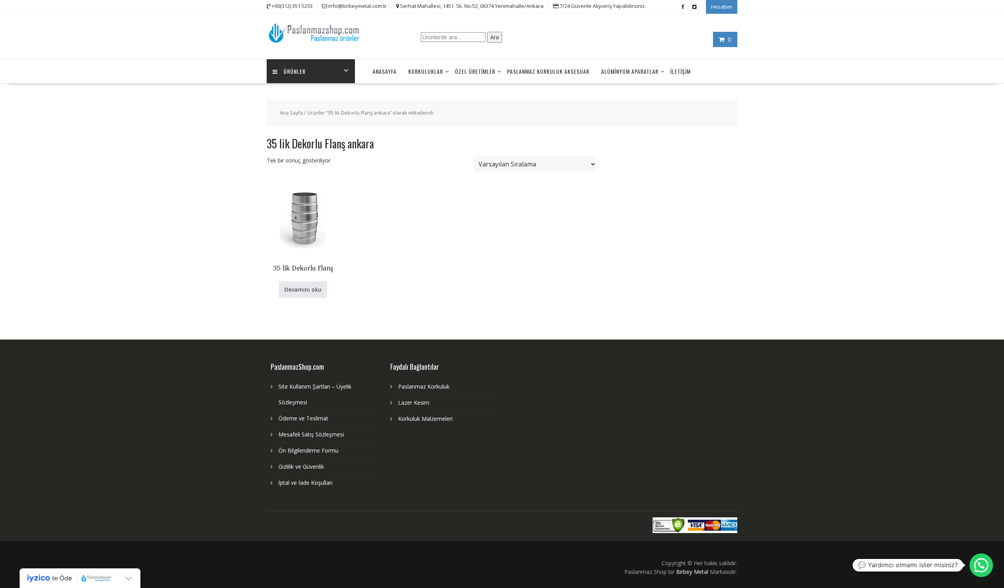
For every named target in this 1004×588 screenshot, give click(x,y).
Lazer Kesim (413, 402)
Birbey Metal (692, 571)
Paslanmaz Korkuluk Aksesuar (548, 71)
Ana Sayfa (291, 112)
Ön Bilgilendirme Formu (308, 450)
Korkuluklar (425, 71)
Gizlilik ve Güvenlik (301, 466)
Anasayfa (385, 71)
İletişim (680, 71)
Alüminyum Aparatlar (629, 71)
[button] (981, 565)
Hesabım (721, 6)
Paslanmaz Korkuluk (423, 386)
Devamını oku (303, 289)
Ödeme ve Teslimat (303, 418)
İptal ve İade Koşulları (305, 482)
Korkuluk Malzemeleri (425, 418)
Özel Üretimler (475, 71)
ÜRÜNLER (295, 71)
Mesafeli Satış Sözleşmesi (311, 434)
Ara (494, 37)
